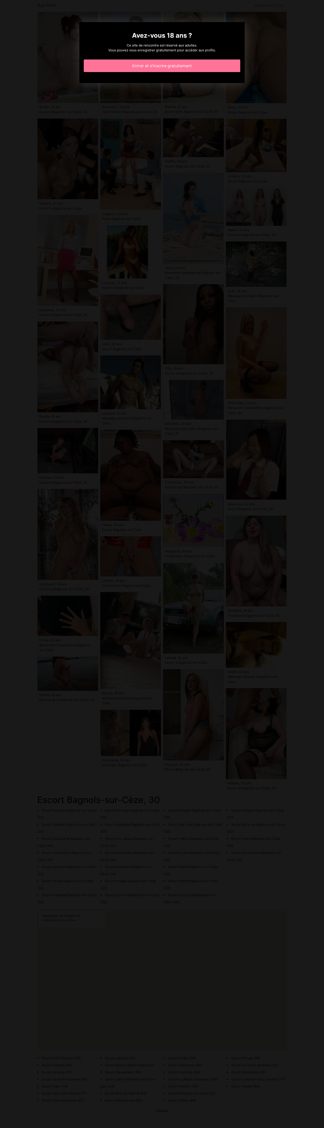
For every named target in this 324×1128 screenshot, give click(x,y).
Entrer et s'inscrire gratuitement (162, 65)
